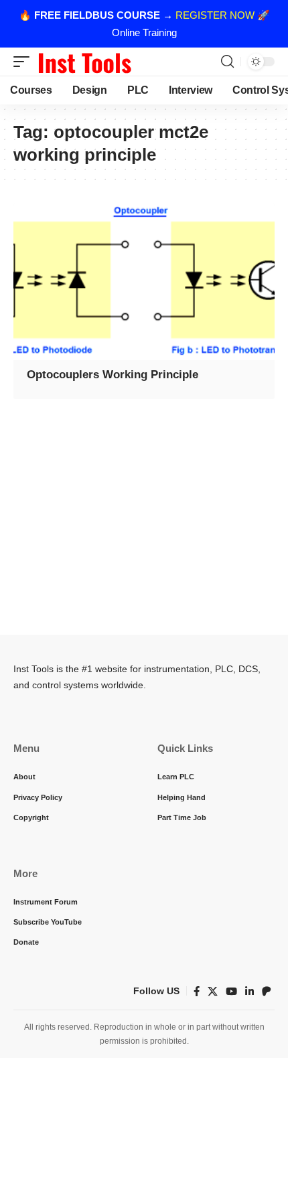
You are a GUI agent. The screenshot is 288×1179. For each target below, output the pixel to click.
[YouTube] (231, 991)
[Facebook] (196, 991)
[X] (212, 991)
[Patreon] (267, 991)
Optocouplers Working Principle (112, 374)
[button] (24, 62)
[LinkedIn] (249, 991)
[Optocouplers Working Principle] (144, 282)
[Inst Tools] (84, 62)
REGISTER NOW (215, 15)
